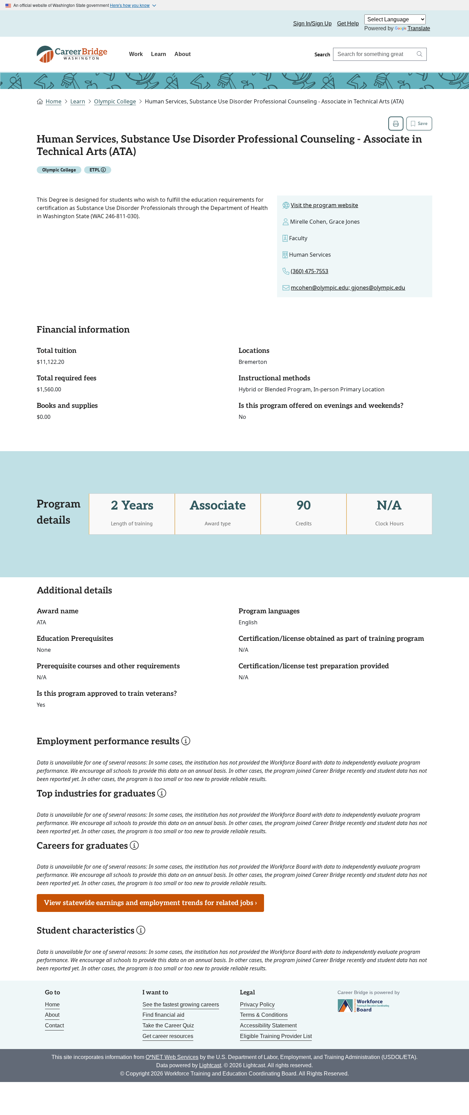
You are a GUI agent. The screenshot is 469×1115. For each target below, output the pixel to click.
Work (136, 54)
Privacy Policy (257, 1004)
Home (53, 101)
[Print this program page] (395, 123)
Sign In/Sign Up (312, 23)
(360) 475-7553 (309, 271)
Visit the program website (324, 205)
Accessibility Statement (268, 1025)
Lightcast (210, 1065)
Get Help (348, 23)
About (182, 54)
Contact (54, 1025)
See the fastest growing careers (180, 1004)
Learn (158, 54)
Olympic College (115, 101)
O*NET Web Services (172, 1057)
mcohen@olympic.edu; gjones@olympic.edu (348, 287)
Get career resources (167, 1036)
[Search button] (419, 54)
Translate (419, 28)
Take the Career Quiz (168, 1025)
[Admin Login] (49, 24)
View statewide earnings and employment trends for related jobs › (150, 903)
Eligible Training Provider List (276, 1036)
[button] (103, 170)
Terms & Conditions (264, 1015)
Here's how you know (130, 5)
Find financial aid (163, 1015)
